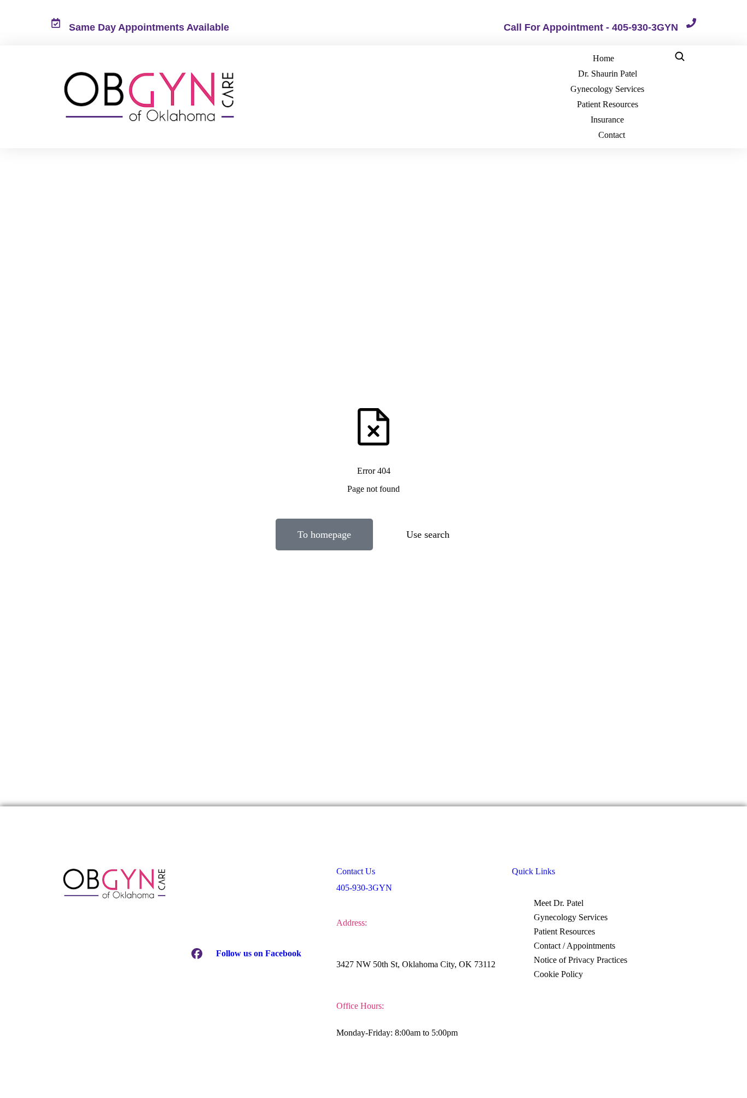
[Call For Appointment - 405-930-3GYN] (691, 23)
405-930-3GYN (364, 887)
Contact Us (355, 871)
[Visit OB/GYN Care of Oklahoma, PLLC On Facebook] (196, 953)
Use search (428, 534)
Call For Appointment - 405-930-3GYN (591, 27)
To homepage (324, 534)
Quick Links (533, 871)
